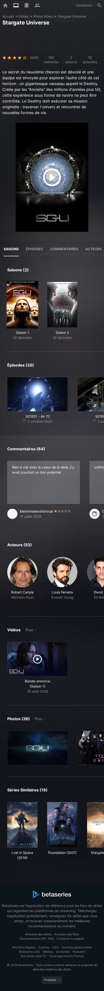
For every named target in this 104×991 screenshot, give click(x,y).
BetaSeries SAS (29, 951)
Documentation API (33, 938)
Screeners (63, 951)
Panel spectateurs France (66, 956)
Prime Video (43, 16)
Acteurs (93, 249)
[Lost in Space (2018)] (22, 825)
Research (79, 951)
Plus (29, 629)
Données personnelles (77, 947)
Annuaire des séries (38, 934)
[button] (22, 581)
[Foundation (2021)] (62, 825)
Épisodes (34, 249)
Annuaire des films (66, 934)
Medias (48, 951)
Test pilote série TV (33, 956)
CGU (55, 947)
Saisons (11, 249)
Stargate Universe (72, 16)
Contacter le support (70, 938)
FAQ (51, 938)
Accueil (8, 16)
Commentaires (64, 249)
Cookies (43, 947)
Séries (24, 16)
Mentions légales (23, 947)
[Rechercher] (99, 5)
